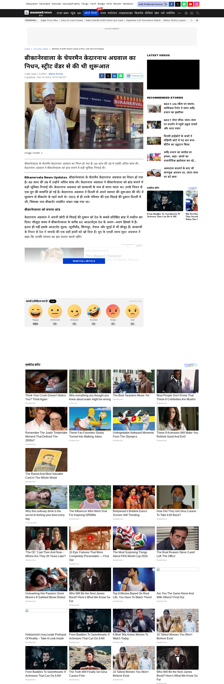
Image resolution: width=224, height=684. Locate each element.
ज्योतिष (170, 13)
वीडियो (149, 13)
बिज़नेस (139, 13)
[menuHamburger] (192, 13)
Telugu (85, 3)
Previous (191, 20)
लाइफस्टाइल (126, 13)
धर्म (162, 13)
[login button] (187, 13)
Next (197, 20)
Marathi (117, 3)
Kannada (56, 3)
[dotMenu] (179, 13)
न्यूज (73, 13)
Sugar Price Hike (49, 20)
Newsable (44, 3)
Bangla (101, 3)
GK (79, 13)
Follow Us (137, 76)
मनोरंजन (112, 13)
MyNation (128, 3)
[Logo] (39, 13)
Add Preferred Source (151, 4)
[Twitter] (178, 4)
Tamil (93, 3)
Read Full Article (84, 261)
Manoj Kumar (56, 73)
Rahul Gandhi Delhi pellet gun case (104, 20)
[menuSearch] (197, 13)
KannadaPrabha (71, 3)
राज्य (103, 13)
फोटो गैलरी (91, 13)
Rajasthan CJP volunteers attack (143, 20)
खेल (157, 13)
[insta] (197, 4)
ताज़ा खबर (63, 13)
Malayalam (32, 3)
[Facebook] (171, 4)
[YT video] (190, 4)
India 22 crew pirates (72, 20)
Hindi (109, 3)
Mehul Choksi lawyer (175, 20)
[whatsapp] (184, 4)
